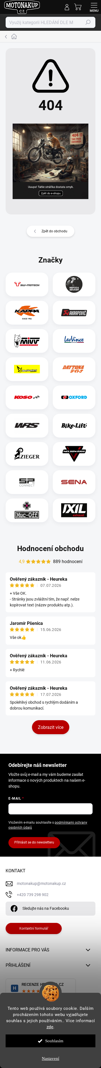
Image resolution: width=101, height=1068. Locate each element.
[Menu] (94, 7)
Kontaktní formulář (33, 928)
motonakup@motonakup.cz (41, 883)
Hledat (88, 22)
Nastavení (50, 1058)
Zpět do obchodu (54, 231)
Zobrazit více (50, 727)
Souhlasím (54, 1041)
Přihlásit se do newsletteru (34, 842)
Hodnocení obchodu (50, 548)
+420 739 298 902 (33, 894)
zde (50, 1026)
